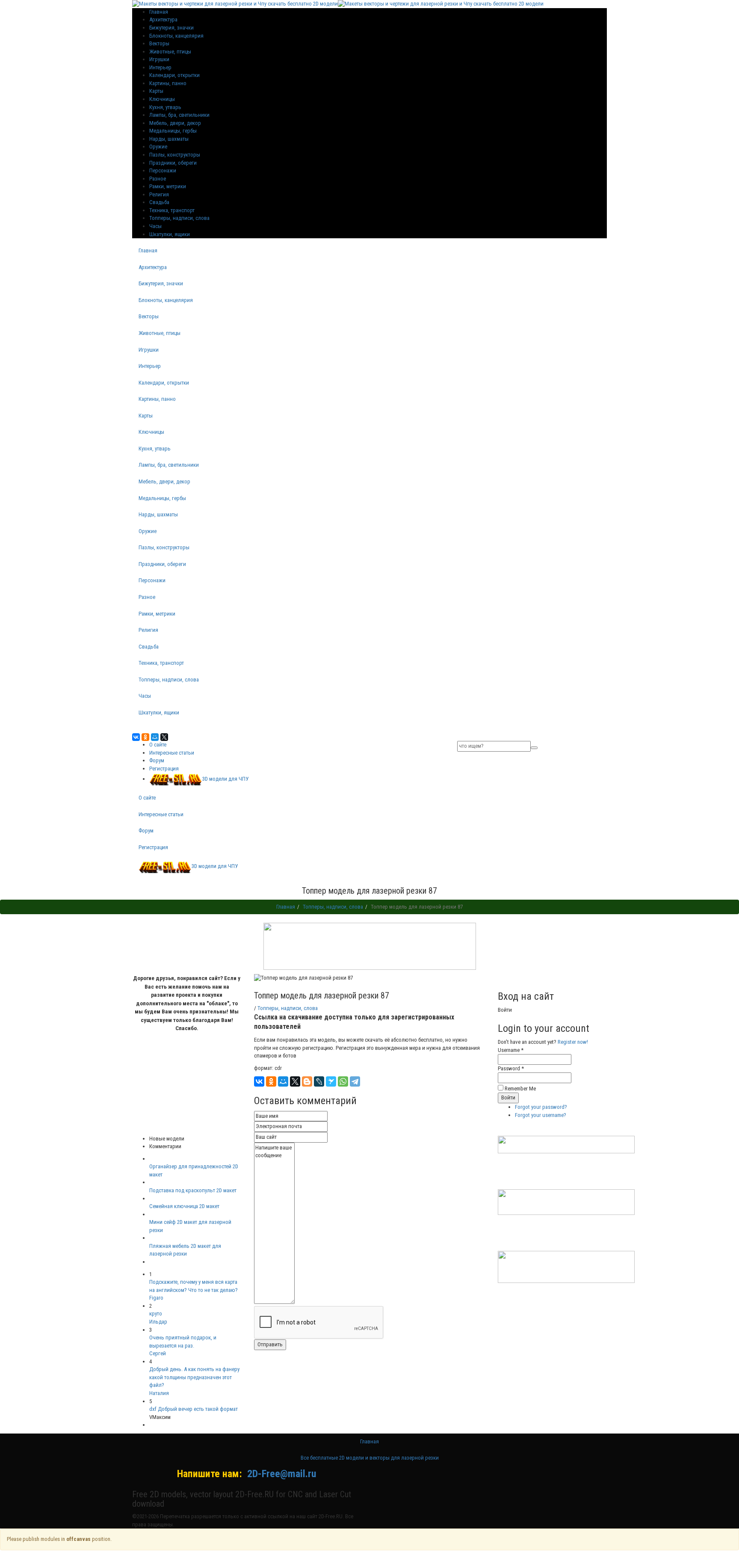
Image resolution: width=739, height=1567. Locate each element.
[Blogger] (307, 1081)
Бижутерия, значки (171, 27)
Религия (159, 194)
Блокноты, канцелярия (176, 36)
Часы (155, 226)
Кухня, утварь (165, 107)
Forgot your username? (540, 1115)
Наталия (159, 1393)
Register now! (573, 1042)
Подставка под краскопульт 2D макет (192, 1190)
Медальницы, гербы (173, 130)
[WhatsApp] (343, 1081)
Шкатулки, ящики (169, 234)
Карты (156, 91)
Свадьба (159, 202)
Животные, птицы (170, 51)
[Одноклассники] (145, 737)
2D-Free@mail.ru (281, 1474)
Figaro (156, 1297)
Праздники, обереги (173, 163)
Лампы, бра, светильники (179, 115)
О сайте (157, 744)
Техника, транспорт (172, 210)
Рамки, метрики (167, 186)
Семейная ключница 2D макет (184, 1206)
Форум (156, 760)
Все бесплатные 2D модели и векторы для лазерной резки (370, 1457)
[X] (164, 737)
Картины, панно (167, 83)
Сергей (157, 1353)
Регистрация (164, 768)
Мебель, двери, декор (175, 123)
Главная (148, 250)
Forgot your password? (541, 1107)
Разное (157, 178)
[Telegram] (355, 1081)
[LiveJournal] (319, 1081)
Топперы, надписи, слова (179, 218)
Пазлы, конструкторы (174, 154)
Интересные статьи (171, 752)
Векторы (159, 43)
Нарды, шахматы (169, 139)
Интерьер (160, 67)
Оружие (158, 146)
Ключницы (162, 99)
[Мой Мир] (155, 737)
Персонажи (162, 170)
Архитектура (163, 19)
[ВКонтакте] (136, 737)
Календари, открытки (174, 75)
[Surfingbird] (331, 1081)
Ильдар (158, 1321)
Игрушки (159, 59)
